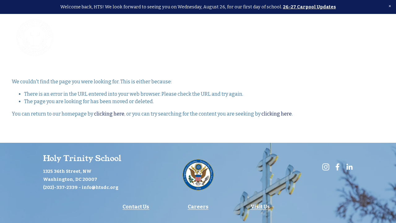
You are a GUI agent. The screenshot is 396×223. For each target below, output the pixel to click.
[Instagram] (357, 37)
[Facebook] (369, 37)
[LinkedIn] (381, 37)
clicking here (109, 114)
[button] (390, 6)
